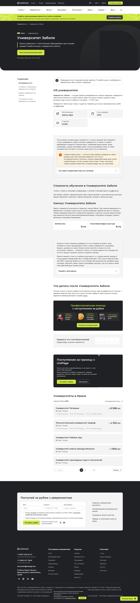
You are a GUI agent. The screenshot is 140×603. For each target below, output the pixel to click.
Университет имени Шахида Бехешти (75, 449)
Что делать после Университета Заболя (27, 100)
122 (94, 470)
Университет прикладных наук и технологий (79, 460)
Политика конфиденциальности (111, 596)
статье (84, 296)
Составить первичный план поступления (75, 171)
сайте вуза (60, 106)
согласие (33, 513)
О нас (33, 3)
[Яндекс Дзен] (23, 578)
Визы (112, 10)
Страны (21, 10)
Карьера (101, 10)
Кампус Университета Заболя (27, 94)
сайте (112, 191)
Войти (104, 3)
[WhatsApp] (64, 522)
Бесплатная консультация (31, 52)
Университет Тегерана (67, 408)
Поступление (76, 10)
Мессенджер (68, 505)
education (26, 566)
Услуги (41, 3)
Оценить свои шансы (67, 271)
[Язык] (90, 3)
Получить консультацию (88, 325)
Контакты (61, 3)
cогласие (33, 518)
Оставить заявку (115, 3)
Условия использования (89, 596)
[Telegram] (60, 522)
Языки (90, 10)
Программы (62, 10)
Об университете (25, 83)
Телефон (46, 505)
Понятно (82, 598)
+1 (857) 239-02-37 (24, 554)
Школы (48, 10)
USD (96, 3)
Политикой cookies (70, 598)
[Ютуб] (32, 578)
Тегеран (65, 411)
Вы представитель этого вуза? (28, 58)
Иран (59, 411)
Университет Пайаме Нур (69, 437)
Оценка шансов (51, 3)
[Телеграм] (18, 578)
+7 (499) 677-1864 (24, 560)
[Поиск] (121, 9)
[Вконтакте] (27, 578)
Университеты (35, 10)
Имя (24, 505)
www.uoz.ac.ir (33, 33)
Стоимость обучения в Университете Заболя (27, 88)
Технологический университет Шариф (76, 423)
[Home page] (23, 3)
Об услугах (83, 382)
